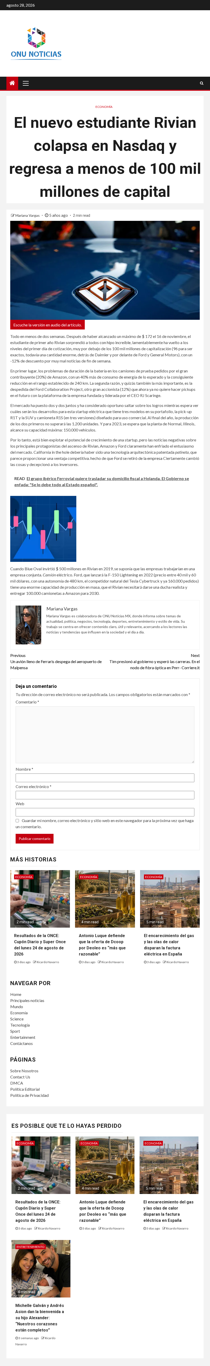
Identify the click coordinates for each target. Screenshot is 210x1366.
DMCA (16, 1082)
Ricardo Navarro (48, 962)
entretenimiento (31, 1247)
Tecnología (20, 1024)
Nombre (24, 769)
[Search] (201, 83)
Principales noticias (27, 1000)
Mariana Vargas (27, 215)
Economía (104, 107)
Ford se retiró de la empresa (138, 458)
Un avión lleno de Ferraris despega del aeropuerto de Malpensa (56, 661)
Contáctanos (21, 1043)
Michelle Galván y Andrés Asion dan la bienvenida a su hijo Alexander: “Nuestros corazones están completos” (39, 1318)
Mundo (16, 1006)
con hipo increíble (115, 342)
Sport (15, 1031)
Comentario (27, 701)
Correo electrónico (33, 786)
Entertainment (22, 1037)
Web (20, 803)
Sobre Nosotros (24, 1070)
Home (15, 994)
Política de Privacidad (29, 1095)
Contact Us (20, 1076)
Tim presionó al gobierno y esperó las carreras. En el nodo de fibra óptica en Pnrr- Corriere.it (154, 661)
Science (17, 1018)
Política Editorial (25, 1089)
